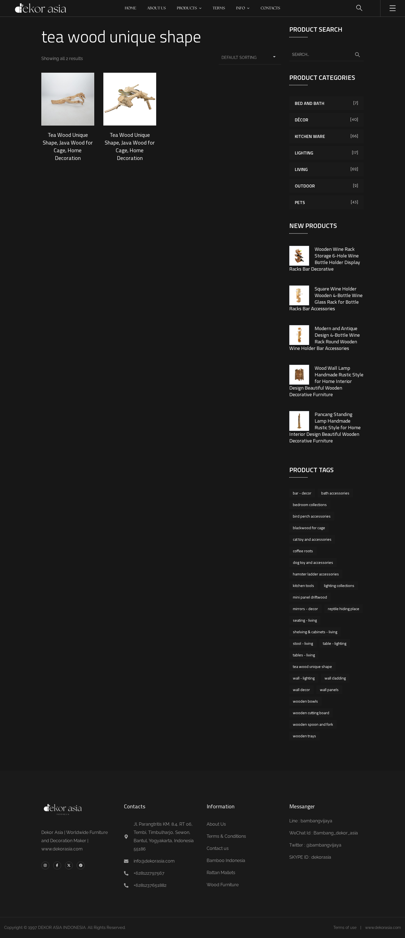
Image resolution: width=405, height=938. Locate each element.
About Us (156, 8)
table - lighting (334, 643)
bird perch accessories (312, 516)
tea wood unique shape (312, 666)
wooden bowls (305, 701)
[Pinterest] (81, 865)
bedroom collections (310, 504)
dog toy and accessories (313, 562)
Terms (219, 8)
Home (130, 8)
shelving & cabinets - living (315, 632)
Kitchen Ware (310, 136)
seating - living (305, 620)
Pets (300, 202)
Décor (301, 119)
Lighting (304, 152)
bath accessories (335, 493)
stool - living (303, 643)
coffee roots (303, 551)
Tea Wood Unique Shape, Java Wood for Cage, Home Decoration (68, 146)
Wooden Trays (304, 736)
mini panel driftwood (310, 597)
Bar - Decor (302, 493)
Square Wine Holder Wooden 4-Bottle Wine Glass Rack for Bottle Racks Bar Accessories (326, 298)
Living (301, 169)
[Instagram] (45, 865)
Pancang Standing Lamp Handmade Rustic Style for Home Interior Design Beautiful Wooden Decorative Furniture (325, 427)
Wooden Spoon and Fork (313, 724)
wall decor (301, 689)
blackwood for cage (309, 528)
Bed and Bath (309, 103)
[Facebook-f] (57, 865)
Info (240, 8)
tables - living (304, 655)
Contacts (270, 8)
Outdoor (305, 186)
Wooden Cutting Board (311, 713)
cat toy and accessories (312, 539)
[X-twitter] (69, 865)
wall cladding (335, 678)
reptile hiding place (343, 608)
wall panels (329, 689)
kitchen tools (303, 585)
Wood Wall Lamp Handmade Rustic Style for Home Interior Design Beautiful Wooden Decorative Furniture (326, 381)
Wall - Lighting (304, 678)
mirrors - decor (305, 608)
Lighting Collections (339, 585)
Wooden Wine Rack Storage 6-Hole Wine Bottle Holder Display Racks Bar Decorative (324, 259)
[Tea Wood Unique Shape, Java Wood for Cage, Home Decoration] (67, 99)
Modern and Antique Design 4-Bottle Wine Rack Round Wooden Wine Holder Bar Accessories (324, 338)
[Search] (357, 54)
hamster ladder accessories (316, 574)
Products (187, 8)
